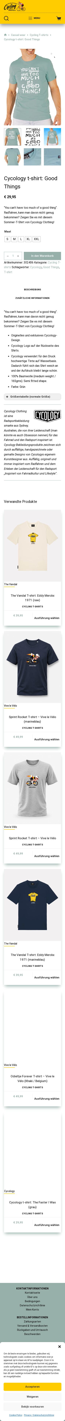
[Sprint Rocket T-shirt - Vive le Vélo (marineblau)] (32, 955)
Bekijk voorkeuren (32, 1406)
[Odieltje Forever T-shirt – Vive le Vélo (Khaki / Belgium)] (32, 1314)
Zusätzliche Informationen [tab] (32, 298)
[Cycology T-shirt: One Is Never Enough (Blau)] (32, 523)
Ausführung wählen (46, 905)
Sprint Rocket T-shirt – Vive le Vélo (32, 1126)
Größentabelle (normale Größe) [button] (30, 396)
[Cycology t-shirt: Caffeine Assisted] (32, 707)
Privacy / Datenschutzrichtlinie (39, 1415)
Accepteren (32, 1386)
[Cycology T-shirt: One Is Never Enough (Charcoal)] (32, 615)
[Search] (6, 18)
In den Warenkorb (42, 255)
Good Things (51, 267)
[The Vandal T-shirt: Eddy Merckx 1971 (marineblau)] (32, 1193)
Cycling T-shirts (32, 894)
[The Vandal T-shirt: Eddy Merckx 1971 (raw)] (32, 833)
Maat (7, 231)
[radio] (7, 239)
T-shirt (8, 272)
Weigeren (32, 1396)
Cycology (36, 267)
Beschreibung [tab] (32, 289)
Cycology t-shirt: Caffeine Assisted (28, 729)
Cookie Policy (15, 1415)
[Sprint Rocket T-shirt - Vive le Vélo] (32, 1076)
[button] (59, 1346)
